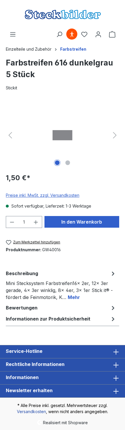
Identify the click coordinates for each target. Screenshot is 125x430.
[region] (62, 135)
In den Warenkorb (81, 222)
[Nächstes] (114, 135)
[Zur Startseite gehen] (62, 14)
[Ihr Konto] (98, 34)
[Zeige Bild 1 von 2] (57, 162)
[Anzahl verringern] (12, 222)
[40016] (62, 135)
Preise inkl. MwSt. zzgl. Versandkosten (42, 195)
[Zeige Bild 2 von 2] (67, 162)
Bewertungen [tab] (22, 308)
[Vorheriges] (10, 135)
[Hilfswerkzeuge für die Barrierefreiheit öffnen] (71, 34)
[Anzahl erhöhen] (36, 222)
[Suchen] (59, 34)
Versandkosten (31, 411)
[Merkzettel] (84, 34)
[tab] (61, 285)
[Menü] (13, 34)
